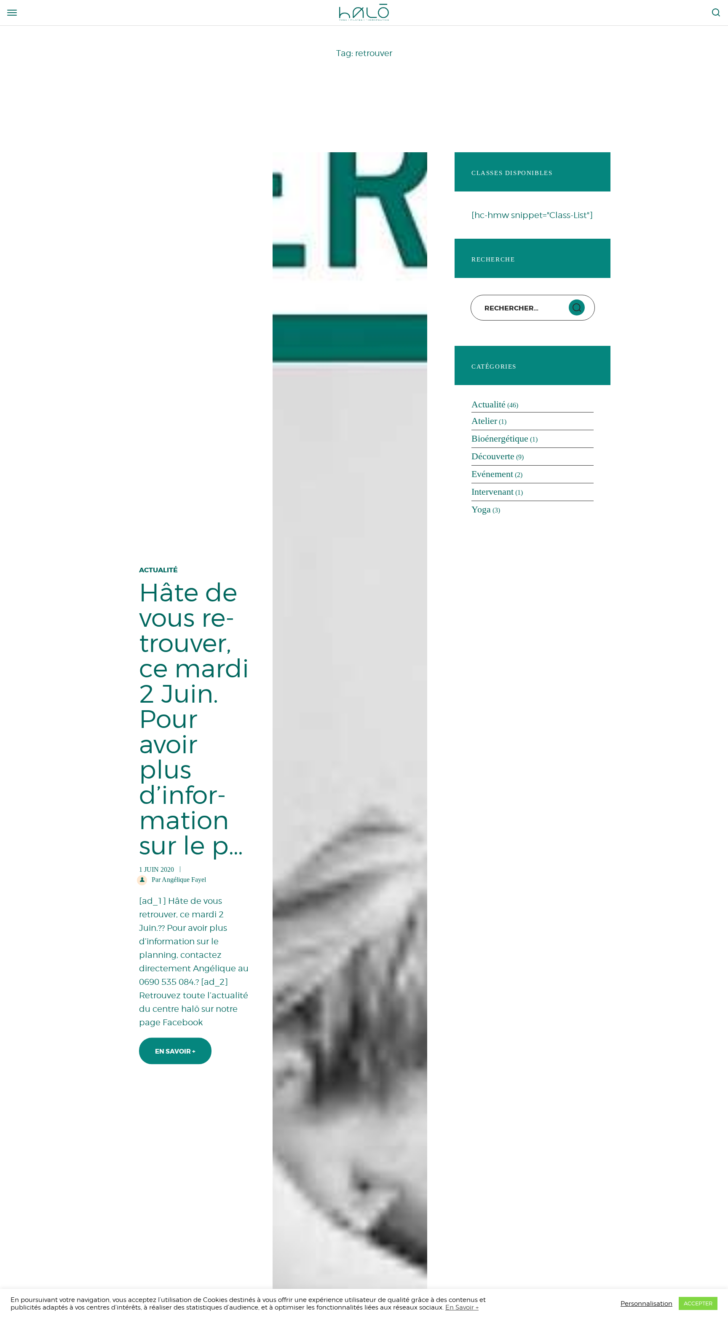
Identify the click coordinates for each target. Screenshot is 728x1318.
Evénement (492, 474)
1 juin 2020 (368, 1011)
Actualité (319, 1012)
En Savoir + (175, 1052)
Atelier (484, 420)
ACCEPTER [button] (698, 1303)
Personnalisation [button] (646, 1303)
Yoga (481, 509)
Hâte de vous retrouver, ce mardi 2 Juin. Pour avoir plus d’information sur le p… (350, 945)
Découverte (492, 456)
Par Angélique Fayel (178, 879)
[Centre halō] (363, 12)
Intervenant (492, 491)
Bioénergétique (499, 438)
